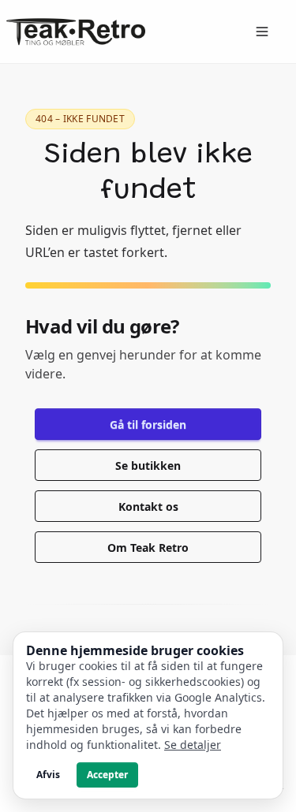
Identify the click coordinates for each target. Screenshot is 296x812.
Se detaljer (192, 744)
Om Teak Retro (148, 547)
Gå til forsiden (148, 424)
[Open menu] (262, 31)
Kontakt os (148, 506)
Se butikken (148, 465)
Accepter (107, 774)
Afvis (48, 774)
